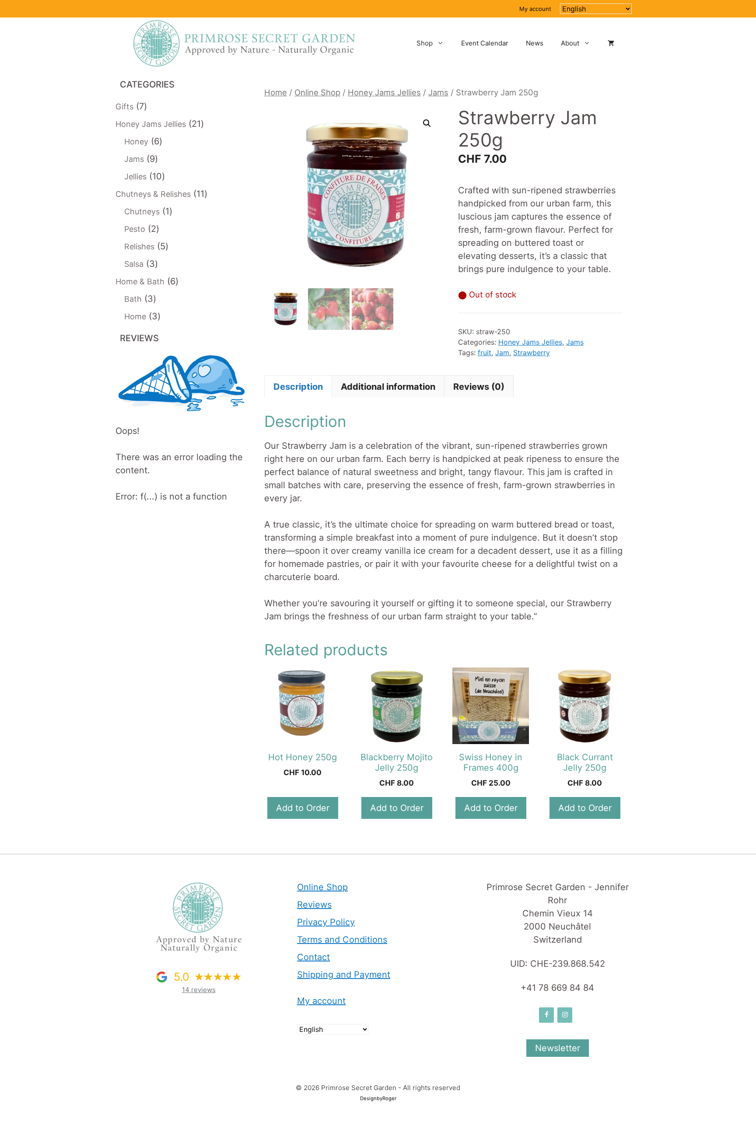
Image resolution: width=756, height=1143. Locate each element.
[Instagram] (564, 1015)
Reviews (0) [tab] (478, 386)
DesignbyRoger (378, 1098)
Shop (424, 43)
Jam (502, 352)
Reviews (314, 904)
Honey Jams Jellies (384, 92)
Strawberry (531, 352)
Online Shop (317, 92)
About (570, 43)
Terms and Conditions (342, 939)
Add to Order (302, 808)
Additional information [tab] (388, 386)
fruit (484, 352)
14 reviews (199, 990)
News (534, 43)
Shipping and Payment (343, 974)
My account (535, 8)
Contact (313, 957)
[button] (427, 123)
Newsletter (557, 1048)
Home (275, 92)
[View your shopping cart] (611, 43)
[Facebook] (546, 1015)
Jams (438, 92)
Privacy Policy (326, 922)
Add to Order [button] (585, 808)
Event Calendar (484, 43)
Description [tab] (298, 386)
